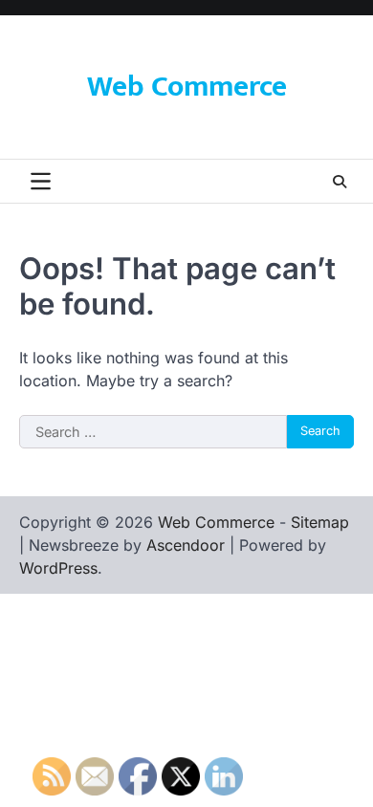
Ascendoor (185, 545)
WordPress (58, 568)
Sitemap (320, 522)
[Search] (339, 181)
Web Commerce (187, 87)
